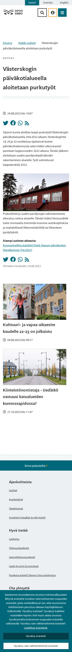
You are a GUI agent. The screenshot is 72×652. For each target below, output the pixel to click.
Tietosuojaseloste (19, 548)
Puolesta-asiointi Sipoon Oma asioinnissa (32, 575)
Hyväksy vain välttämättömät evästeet (36, 646)
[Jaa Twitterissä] (5, 124)
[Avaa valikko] (62, 12)
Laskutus (14, 539)
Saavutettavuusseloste (22, 557)
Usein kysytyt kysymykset (24, 566)
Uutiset (13, 490)
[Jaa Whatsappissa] (20, 124)
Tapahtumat (16, 508)
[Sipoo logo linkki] (13, 14)
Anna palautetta (35, 466)
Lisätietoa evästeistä (35, 627)
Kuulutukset (16, 499)
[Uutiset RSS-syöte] (27, 124)
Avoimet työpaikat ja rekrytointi (27, 517)
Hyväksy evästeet (36, 636)
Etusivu (7, 43)
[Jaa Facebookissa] (13, 124)
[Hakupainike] (42, 12)
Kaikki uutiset (27, 43)
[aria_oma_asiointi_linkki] (52, 12)
